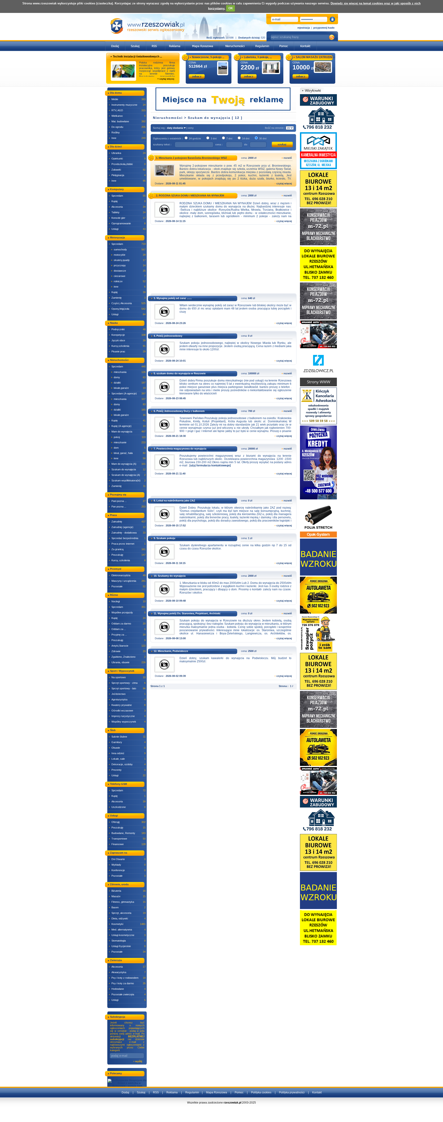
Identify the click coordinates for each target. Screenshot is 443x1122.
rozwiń (288, 157)
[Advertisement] (222, 260)
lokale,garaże (128, 388)
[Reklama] (175, 42)
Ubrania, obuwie (127, 662)
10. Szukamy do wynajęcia (170, 575)
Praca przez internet (127, 543)
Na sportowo (127, 677)
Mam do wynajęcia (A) (127, 463)
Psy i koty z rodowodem (127, 977)
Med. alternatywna (127, 929)
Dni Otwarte (127, 859)
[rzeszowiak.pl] (147, 26)
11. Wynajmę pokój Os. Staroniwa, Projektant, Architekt (187, 613)
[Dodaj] (115, 42)
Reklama (172, 1092)
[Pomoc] (284, 42)
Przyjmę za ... (127, 634)
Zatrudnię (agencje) (127, 527)
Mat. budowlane (127, 121)
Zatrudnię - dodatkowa (127, 532)
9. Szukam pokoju (164, 538)
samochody (128, 249)
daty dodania (175, 127)
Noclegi (127, 601)
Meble (127, 99)
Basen (127, 907)
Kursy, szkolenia (127, 560)
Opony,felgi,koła (127, 308)
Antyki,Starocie (127, 645)
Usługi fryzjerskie (127, 946)
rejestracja (303, 27)
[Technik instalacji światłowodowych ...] (123, 70)
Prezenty (127, 769)
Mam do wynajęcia (127, 431)
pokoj (128, 437)
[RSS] (156, 42)
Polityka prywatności (292, 1092)
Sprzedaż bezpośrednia (127, 538)
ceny (191, 127)
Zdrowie (127, 651)
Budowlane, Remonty (127, 833)
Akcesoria (127, 206)
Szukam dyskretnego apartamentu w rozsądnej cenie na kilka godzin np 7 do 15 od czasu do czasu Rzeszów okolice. (235, 547)
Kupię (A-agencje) (127, 426)
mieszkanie (128, 442)
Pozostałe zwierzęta (127, 994)
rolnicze (128, 281)
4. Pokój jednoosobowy (168, 335)
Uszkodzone (127, 807)
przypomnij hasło (324, 27)
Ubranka (127, 153)
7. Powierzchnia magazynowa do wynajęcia (180, 448)
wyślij (138, 1061)
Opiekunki (127, 158)
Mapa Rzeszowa (216, 1092)
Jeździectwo (127, 694)
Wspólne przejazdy (127, 612)
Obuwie (127, 747)
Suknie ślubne (127, 736)
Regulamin (192, 1092)
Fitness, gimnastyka (127, 901)
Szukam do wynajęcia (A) (127, 475)
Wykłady (127, 864)
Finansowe (127, 844)
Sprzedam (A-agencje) (127, 393)
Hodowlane (127, 988)
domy (128, 377)
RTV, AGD (127, 110)
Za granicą (127, 549)
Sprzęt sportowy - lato (127, 688)
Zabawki (127, 169)
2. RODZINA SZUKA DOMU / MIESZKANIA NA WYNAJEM (190, 195)
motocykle (128, 254)
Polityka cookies (261, 1092)
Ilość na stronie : (275, 127)
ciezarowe (128, 276)
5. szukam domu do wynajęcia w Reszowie (180, 373)
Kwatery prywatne (127, 705)
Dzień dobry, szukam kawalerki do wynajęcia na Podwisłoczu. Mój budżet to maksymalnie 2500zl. (235, 660)
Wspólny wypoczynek (127, 721)
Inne (127, 138)
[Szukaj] (136, 42)
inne (128, 286)
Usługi (127, 229)
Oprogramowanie (127, 223)
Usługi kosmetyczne (127, 935)
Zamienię (127, 297)
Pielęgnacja (127, 175)
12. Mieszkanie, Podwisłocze (171, 651)
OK (230, 8)
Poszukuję (127, 554)
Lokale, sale (127, 758)
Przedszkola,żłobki (127, 164)
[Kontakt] (305, 42)
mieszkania (128, 372)
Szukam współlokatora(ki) (127, 480)
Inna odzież (127, 753)
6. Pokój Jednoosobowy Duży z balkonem (179, 411)
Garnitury (127, 742)
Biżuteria (127, 890)
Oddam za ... (127, 629)
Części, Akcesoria (127, 303)
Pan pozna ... (127, 506)
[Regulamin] (262, 42)
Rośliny (127, 132)
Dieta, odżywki (127, 918)
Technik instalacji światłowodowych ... (137, 56)
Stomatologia (127, 940)
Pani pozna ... (127, 501)
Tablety (127, 212)
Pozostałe (127, 586)
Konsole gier (127, 217)
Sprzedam (127, 195)
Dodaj (125, 1092)
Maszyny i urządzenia (127, 580)
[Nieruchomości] (235, 42)
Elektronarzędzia (127, 575)
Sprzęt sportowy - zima (127, 682)
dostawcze (128, 270)
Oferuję (127, 822)
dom (128, 447)
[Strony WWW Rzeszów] (318, 367)
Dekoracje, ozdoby (127, 764)
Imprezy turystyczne (127, 716)
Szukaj (141, 1092)
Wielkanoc (127, 115)
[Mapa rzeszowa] (202, 42)
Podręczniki (127, 329)
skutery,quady (128, 260)
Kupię (127, 201)
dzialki (128, 382)
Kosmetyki (127, 924)
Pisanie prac (127, 351)
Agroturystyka (127, 699)
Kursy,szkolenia (127, 346)
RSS (156, 1092)
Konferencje (127, 870)
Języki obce (127, 340)
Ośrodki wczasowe (127, 710)
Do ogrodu (127, 127)
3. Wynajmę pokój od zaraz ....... (173, 298)
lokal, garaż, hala (128, 453)
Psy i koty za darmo (127, 983)
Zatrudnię (127, 521)
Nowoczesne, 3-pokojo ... (208, 57)
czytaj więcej (284, 183)
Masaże (127, 896)
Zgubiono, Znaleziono (127, 656)
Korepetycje (127, 334)
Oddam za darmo (127, 623)
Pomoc (239, 1092)
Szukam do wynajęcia (127, 469)
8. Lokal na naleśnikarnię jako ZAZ (174, 500)
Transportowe (127, 838)
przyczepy (128, 265)
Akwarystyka (127, 972)
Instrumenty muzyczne (127, 104)
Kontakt (317, 1092)
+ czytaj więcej (165, 79)
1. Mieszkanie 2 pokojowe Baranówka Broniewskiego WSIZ (191, 157)
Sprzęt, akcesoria (127, 913)
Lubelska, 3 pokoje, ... (258, 57)
